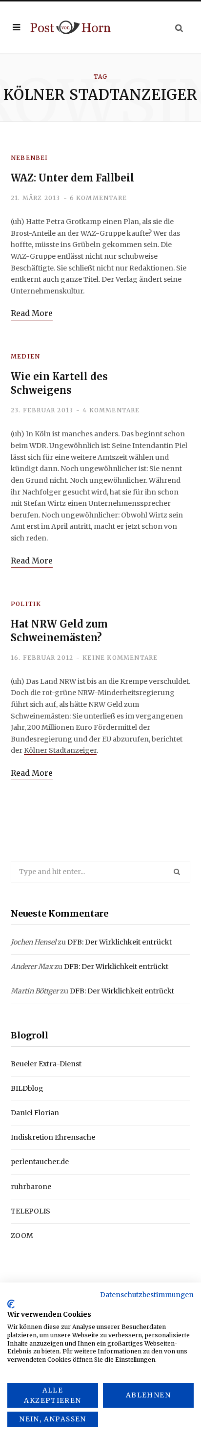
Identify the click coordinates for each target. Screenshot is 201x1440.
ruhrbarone (31, 1186)
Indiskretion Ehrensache (53, 1137)
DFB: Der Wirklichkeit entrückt (119, 942)
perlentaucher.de (40, 1161)
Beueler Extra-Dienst (46, 1063)
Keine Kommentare (120, 657)
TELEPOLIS (30, 1211)
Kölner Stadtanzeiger (60, 750)
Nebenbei (29, 157)
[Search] (179, 27)
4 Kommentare (111, 410)
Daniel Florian (35, 1112)
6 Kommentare (98, 198)
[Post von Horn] (70, 27)
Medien (25, 356)
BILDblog (27, 1088)
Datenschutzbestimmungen (147, 1294)
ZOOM (22, 1235)
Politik (26, 604)
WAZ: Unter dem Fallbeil (72, 178)
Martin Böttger (35, 991)
